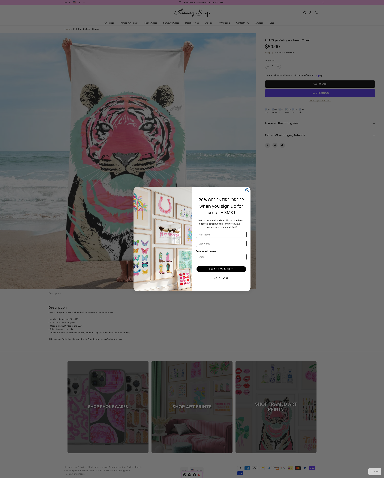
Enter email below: (206, 251)
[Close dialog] (247, 190)
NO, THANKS (221, 278)
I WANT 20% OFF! (221, 269)
